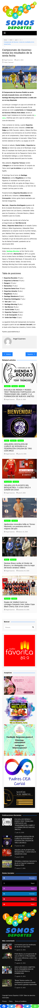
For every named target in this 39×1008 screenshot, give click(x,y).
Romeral (22, 386)
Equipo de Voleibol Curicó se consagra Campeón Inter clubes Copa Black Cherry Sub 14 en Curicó (19, 604)
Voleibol (14, 598)
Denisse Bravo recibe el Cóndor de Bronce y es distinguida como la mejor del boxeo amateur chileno (19, 565)
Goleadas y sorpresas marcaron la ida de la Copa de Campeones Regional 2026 (26, 863)
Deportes (7, 386)
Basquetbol (8, 481)
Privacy (4, 1001)
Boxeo (6, 559)
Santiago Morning (13, 251)
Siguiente (30, 354)
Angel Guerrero (8, 60)
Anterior (8, 354)
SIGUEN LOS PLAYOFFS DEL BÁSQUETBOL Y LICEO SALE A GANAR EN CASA (17, 487)
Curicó (6, 440)
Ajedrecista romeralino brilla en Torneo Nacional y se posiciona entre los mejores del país (19, 526)
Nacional (10, 62)
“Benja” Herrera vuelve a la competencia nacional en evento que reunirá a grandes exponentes (26, 982)
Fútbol (6, 62)
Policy (11, 1001)
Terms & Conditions (20, 1001)
